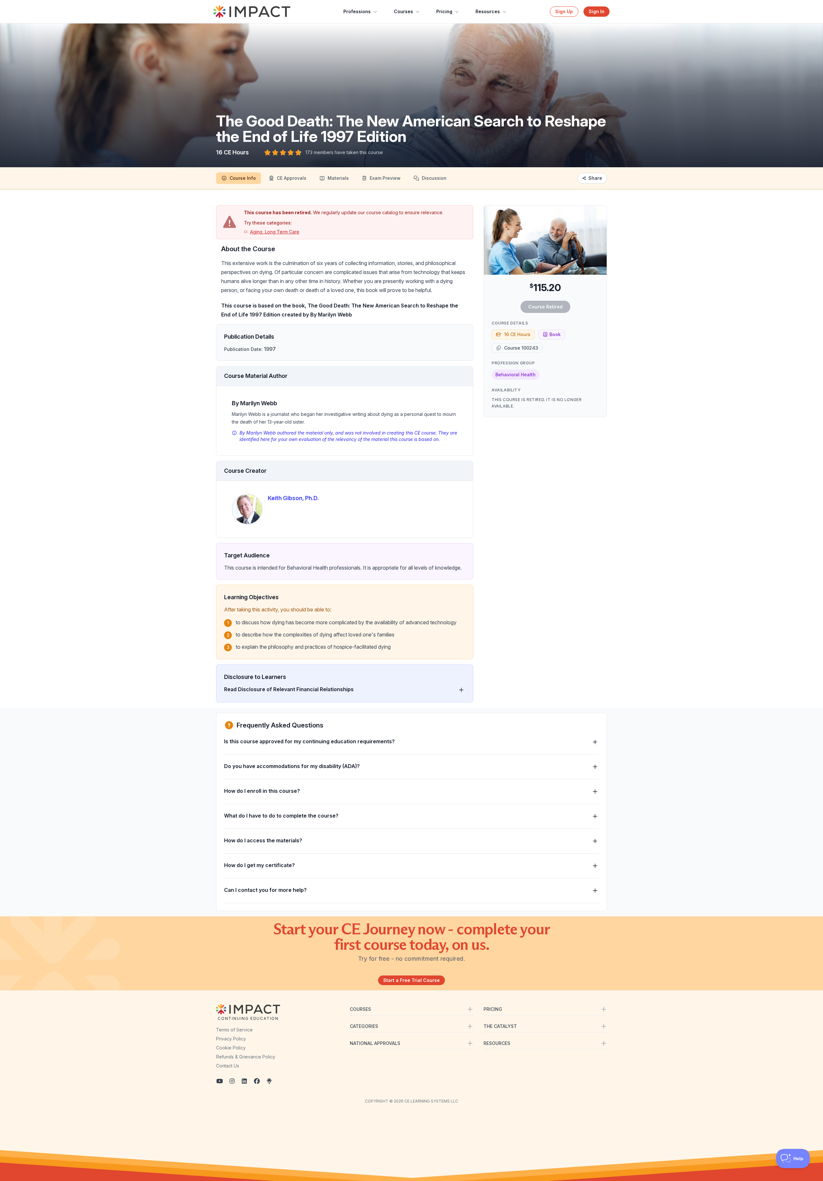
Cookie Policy (231, 1047)
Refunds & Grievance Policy (245, 1056)
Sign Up (564, 11)
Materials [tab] (338, 178)
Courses (403, 11)
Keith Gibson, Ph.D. (293, 498)
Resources (487, 11)
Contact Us (227, 1065)
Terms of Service (234, 1029)
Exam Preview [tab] (385, 178)
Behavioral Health (515, 374)
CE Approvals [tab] (291, 178)
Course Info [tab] (243, 178)
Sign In (596, 11)
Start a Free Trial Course (411, 980)
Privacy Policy (231, 1038)
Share (595, 178)
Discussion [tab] (434, 178)
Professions (357, 11)
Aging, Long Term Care (274, 231)
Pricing (444, 11)
